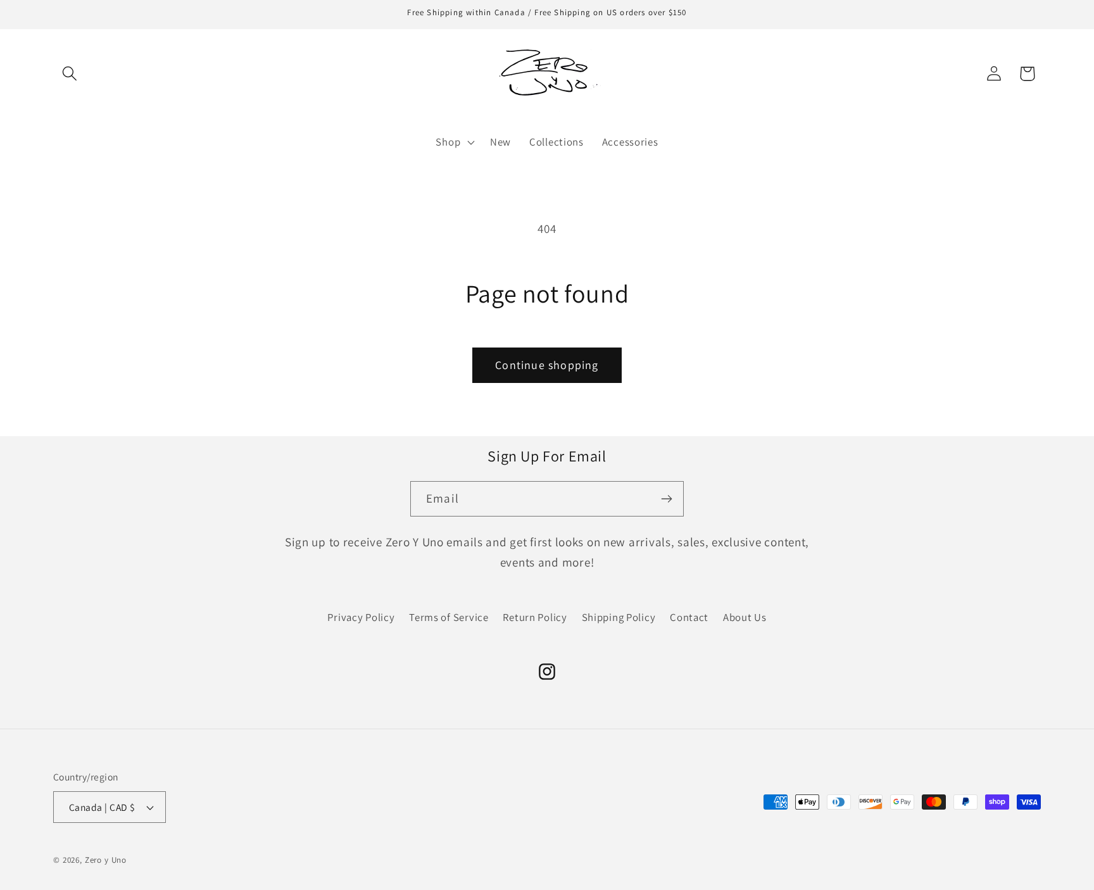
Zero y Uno (106, 860)
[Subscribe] (666, 499)
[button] (70, 74)
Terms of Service (449, 617)
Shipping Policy (619, 617)
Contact (689, 617)
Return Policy (535, 617)
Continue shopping (546, 365)
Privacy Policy (360, 617)
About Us (745, 617)
